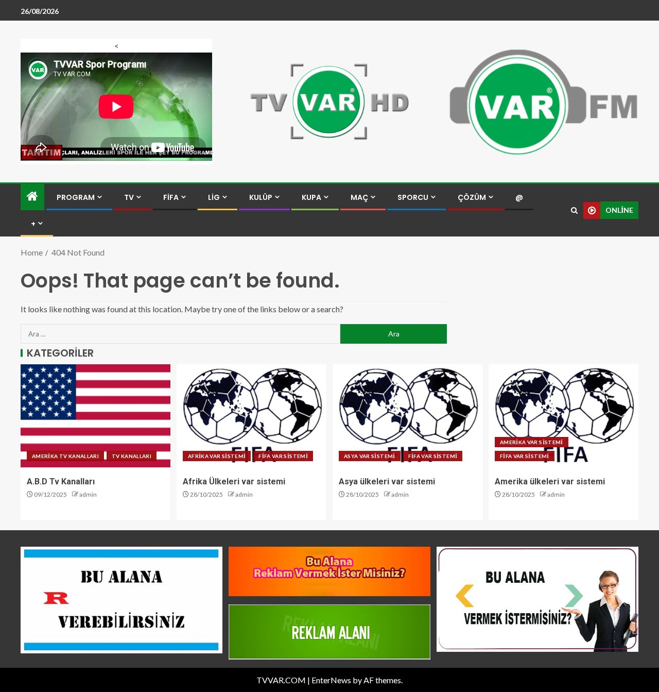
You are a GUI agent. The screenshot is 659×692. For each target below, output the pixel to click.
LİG (214, 197)
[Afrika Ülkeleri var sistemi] (251, 415)
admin (88, 494)
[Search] (574, 210)
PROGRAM (76, 197)
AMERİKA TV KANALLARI (65, 456)
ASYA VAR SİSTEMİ (369, 456)
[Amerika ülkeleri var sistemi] (563, 415)
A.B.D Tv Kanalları (61, 481)
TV (129, 197)
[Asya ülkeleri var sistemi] (407, 415)
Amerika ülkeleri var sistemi (550, 481)
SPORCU (412, 197)
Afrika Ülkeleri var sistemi (234, 481)
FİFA (171, 197)
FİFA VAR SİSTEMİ (283, 456)
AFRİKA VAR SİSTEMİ (217, 456)
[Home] (32, 196)
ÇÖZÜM (472, 197)
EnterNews (331, 680)
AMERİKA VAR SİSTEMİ (531, 442)
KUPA (311, 197)
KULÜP (260, 197)
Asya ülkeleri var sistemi (387, 481)
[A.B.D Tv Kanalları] (95, 415)
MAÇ (359, 197)
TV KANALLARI (131, 456)
